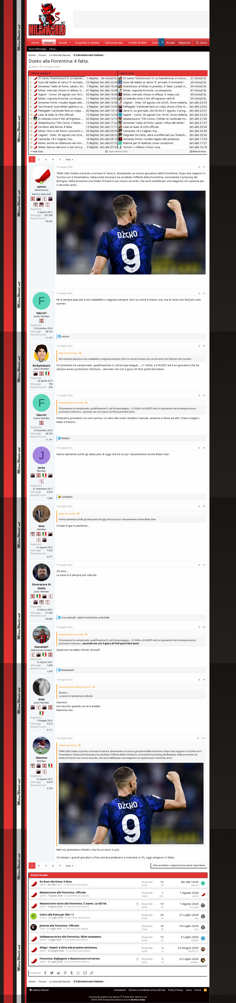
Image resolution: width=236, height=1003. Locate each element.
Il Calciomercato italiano (75, 884)
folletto (195, 940)
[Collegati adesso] (41, 183)
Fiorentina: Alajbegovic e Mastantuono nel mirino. (70, 958)
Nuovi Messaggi (37, 48)
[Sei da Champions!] (44, 199)
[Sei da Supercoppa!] (36, 205)
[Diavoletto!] (33, 199)
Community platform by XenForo (118, 996)
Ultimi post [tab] (127, 73)
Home (35, 42)
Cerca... (53, 48)
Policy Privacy (175, 990)
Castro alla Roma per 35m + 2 (57, 914)
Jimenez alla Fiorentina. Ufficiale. (60, 925)
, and (85, 617)
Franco (43, 917)
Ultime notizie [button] (39, 73)
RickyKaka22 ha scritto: (71, 402)
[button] (69, 42)
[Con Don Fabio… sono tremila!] (50, 199)
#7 (204, 564)
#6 (204, 506)
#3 (204, 345)
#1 (204, 167)
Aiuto (189, 990)
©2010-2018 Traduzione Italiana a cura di (118, 999)
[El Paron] (39, 199)
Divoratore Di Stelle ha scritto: (75, 687)
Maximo (41, 757)
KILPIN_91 (193, 951)
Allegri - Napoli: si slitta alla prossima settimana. (69, 947)
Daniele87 (41, 647)
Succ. (68, 159)
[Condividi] (199, 167)
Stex (42, 526)
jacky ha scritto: (67, 513)
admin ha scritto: (68, 745)
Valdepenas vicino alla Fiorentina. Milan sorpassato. (71, 936)
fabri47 (42, 313)
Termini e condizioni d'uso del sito (147, 990)
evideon (194, 962)
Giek (41, 699)
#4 (204, 395)
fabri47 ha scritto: (68, 353)
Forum (49, 42)
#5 (204, 447)
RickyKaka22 (41, 365)
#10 (204, 738)
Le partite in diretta (87, 42)
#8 (204, 627)
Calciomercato (114, 42)
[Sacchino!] (41, 205)
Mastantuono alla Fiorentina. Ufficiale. (63, 892)
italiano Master (40, 990)
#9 (204, 679)
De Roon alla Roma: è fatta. (56, 881)
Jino (197, 918)
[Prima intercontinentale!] (47, 205)
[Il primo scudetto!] (47, 374)
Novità (63, 42)
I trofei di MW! (137, 42)
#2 (204, 293)
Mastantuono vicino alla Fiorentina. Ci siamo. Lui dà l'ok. (73, 903)
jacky (41, 467)
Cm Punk (194, 907)
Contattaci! (120, 990)
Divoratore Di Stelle (41, 586)
